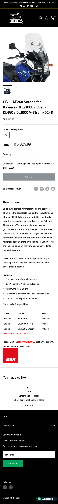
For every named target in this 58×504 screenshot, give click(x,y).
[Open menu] (4, 18)
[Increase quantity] (33, 154)
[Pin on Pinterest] (42, 188)
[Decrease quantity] (17, 154)
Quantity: (7, 154)
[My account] (46, 17)
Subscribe (12, 463)
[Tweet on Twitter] (47, 188)
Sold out (29, 177)
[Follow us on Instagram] (11, 487)
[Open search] (40, 17)
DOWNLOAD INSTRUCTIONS (16, 333)
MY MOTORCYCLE (26, 341)
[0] (52, 18)
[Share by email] (53, 188)
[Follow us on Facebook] (5, 487)
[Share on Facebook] (36, 188)
